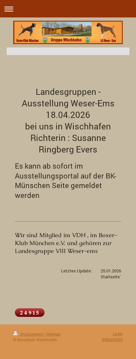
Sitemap (53, 334)
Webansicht (112, 339)
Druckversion (31, 334)
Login (118, 333)
